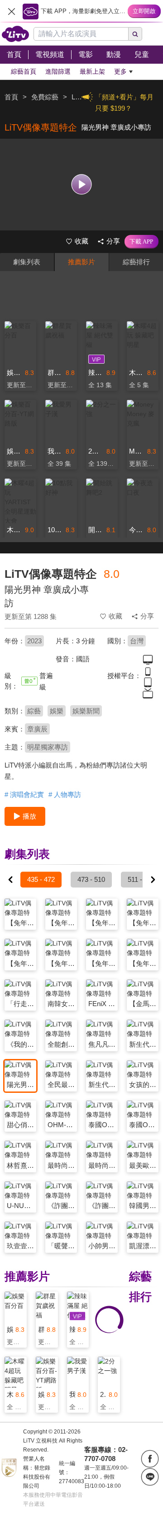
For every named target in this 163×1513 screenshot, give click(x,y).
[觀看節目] (82, 184)
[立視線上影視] (15, 34)
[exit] (11, 11)
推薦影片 (81, 262)
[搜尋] (135, 34)
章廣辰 (37, 729)
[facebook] (150, 1459)
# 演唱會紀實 (24, 794)
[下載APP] (141, 241)
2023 (34, 641)
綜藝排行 (136, 262)
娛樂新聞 (86, 711)
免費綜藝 (44, 97)
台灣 (137, 641)
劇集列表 (26, 262)
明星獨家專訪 (47, 747)
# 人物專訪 (64, 794)
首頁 (11, 97)
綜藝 (34, 711)
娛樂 (56, 711)
